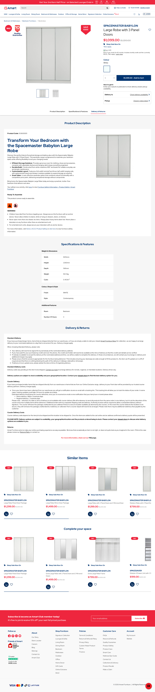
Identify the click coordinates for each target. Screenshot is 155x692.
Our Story (35, 637)
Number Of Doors (50, 317)
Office (57, 659)
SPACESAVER (136, 570)
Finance (82, 652)
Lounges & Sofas (61, 639)
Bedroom (58, 649)
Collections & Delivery (110, 663)
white (105, 63)
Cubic (46, 280)
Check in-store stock (140, 101)
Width (46, 257)
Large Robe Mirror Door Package (57, 503)
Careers (34, 644)
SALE (57, 673)
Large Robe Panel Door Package (15, 503)
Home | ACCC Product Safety (36, 229)
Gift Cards (59, 666)
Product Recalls (108, 666)
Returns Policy (25, 432)
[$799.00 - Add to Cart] (132, 514)
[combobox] (65, 8)
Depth (46, 268)
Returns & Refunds (109, 639)
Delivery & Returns (98, 111)
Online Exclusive (61, 669)
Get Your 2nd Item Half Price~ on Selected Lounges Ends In (77, 2)
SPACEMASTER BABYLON (15, 500)
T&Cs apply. (107, 47)
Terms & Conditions (86, 635)
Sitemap (34, 651)
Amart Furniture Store (108, 341)
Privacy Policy (84, 642)
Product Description (57, 111)
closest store (83, 376)
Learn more (119, 54)
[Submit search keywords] (107, 8)
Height (46, 263)
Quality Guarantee (109, 642)
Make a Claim (107, 669)
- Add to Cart (134, 78)
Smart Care (107, 652)
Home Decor (59, 663)
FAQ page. (93, 438)
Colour (106, 60)
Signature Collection (62, 635)
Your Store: (140, 8)
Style (46, 298)
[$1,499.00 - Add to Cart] (48, 514)
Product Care (107, 649)
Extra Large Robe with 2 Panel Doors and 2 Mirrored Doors (64, 575)
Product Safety (108, 646)
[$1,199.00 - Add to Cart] (90, 514)
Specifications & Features (78, 111)
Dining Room (60, 646)
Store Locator (36, 641)
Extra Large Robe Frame (96, 574)
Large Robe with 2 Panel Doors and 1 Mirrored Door (106, 503)
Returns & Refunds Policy (88, 639)
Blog (33, 647)
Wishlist (129, 639)
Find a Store (121, 8)
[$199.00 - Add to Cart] (132, 584)
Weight (46, 274)
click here (52, 229)
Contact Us (35, 654)
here (30, 187)
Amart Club (36, 658)
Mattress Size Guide (110, 656)
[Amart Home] (10, 7)
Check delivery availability (139, 95)
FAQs (105, 635)
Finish (46, 293)
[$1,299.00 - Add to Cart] (6, 514)
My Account (131, 635)
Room (46, 311)
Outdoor (58, 656)
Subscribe (138, 618)
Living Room (59, 642)
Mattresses (59, 652)
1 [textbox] (105, 78)
